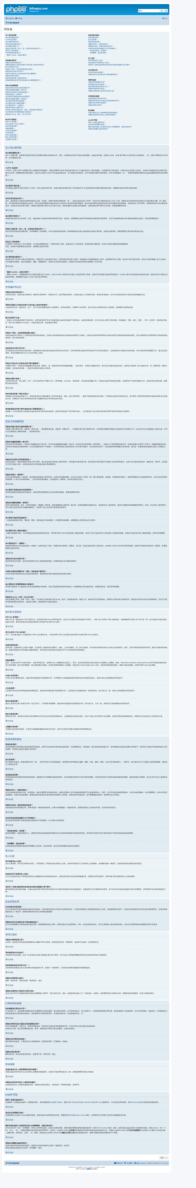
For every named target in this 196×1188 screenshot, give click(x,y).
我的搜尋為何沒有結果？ (97, 84)
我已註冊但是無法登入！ (14, 44)
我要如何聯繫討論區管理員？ (98, 129)
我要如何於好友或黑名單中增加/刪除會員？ (103, 74)
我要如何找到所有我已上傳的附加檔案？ (102, 115)
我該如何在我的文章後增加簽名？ (17, 92)
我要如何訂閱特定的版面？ (97, 103)
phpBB (31, 353)
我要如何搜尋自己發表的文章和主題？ (101, 91)
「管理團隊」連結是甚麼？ (97, 53)
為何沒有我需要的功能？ (97, 124)
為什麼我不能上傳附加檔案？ (15, 103)
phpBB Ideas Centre (78, 1115)
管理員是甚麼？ (93, 37)
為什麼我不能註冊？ (12, 42)
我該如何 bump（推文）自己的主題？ (18, 114)
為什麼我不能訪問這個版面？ (15, 101)
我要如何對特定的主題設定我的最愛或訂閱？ (104, 100)
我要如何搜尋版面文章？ (97, 82)
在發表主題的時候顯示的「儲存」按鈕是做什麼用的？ (24, 110)
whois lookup (102, 1128)
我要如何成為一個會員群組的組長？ (100, 46)
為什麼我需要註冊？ (12, 37)
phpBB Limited (56, 1102)
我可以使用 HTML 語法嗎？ (15, 124)
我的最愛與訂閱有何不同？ (97, 98)
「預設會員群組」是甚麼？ (97, 50)
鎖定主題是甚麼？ (11, 137)
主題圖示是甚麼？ (11, 139)
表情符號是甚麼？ (11, 126)
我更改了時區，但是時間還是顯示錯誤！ (19, 69)
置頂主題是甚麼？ (11, 135)
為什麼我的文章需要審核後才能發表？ (18, 112)
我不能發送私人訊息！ (96, 60)
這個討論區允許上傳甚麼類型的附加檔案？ (103, 112)
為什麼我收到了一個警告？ (14, 105)
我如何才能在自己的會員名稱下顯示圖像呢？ (21, 73)
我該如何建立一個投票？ (14, 94)
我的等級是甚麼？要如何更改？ (16, 78)
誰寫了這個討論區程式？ (97, 122)
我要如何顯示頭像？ (12, 76)
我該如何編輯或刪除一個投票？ (16, 99)
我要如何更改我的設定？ (14, 62)
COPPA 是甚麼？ (11, 39)
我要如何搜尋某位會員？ (97, 88)
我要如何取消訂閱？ (95, 105)
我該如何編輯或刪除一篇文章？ (16, 90)
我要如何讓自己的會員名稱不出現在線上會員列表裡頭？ (25, 65)
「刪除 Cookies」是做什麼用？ (16, 55)
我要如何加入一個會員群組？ (98, 44)
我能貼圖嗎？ (10, 128)
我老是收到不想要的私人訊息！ (99, 62)
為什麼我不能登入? (12, 46)
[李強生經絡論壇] (17, 9)
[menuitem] (18, 18)
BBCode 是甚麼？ (11, 121)
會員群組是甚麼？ (94, 42)
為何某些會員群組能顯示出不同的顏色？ (102, 48)
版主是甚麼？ (93, 39)
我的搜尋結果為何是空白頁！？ (99, 86)
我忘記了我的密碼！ (12, 50)
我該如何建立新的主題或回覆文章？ (18, 88)
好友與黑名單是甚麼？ (96, 72)
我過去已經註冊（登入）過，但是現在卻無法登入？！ (24, 48)
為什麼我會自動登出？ (13, 53)
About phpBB (137, 1102)
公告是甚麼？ (10, 132)
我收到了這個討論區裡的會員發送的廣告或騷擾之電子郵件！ (109, 65)
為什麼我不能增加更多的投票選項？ (18, 96)
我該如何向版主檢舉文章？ (14, 107)
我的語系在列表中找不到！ (14, 71)
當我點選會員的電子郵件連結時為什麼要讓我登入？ (23, 80)
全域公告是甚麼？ (11, 130)
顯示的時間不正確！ (12, 67)
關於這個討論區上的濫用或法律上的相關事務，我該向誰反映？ (110, 127)
